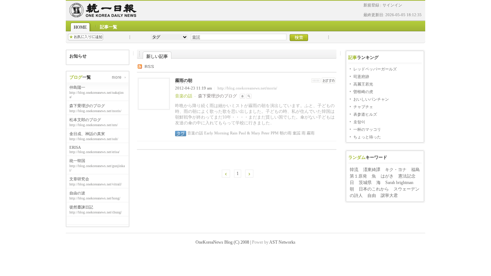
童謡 (296, 133)
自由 (371, 195)
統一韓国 (77, 160)
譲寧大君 (389, 195)
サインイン (392, 5)
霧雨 (310, 133)
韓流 (354, 169)
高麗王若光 (363, 84)
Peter (265, 133)
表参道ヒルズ (365, 114)
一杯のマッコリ (367, 129)
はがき (387, 176)
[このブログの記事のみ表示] (249, 95)
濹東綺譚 (371, 169)
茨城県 (365, 182)
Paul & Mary (249, 133)
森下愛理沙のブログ (87, 106)
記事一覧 (108, 26)
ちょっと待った (367, 137)
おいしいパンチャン (371, 99)
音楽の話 (195, 133)
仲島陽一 (77, 87)
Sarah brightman (399, 182)
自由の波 (77, 193)
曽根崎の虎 (363, 91)
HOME (80, 27)
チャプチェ (363, 107)
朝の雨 (285, 133)
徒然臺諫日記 (81, 207)
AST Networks (282, 242)
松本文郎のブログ (85, 120)
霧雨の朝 (183, 80)
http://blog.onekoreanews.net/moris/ (247, 88)
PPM (274, 133)
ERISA (75, 147)
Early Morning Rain (220, 133)
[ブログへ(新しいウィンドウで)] (242, 95)
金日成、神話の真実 (87, 134)
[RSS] (151, 66)
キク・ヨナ (396, 169)
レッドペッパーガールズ (375, 69)
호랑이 (359, 122)
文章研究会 (79, 179)
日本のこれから (374, 189)
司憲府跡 (361, 76)
